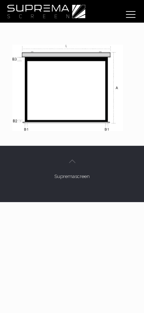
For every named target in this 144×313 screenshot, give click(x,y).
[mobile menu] (130, 14)
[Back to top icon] (72, 161)
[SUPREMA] (46, 11)
